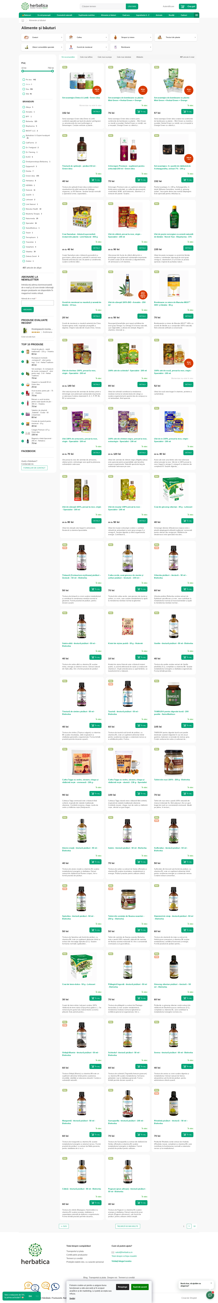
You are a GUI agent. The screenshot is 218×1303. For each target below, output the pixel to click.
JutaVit (30, 195)
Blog (85, 1277)
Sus (65, 1226)
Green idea (32, 176)
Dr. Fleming (31, 152)
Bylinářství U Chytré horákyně (38, 136)
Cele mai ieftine (86, 57)
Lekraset (30, 200)
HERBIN (30, 185)
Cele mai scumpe (105, 57)
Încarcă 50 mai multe (127, 1226)
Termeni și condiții (74, 1258)
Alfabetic (139, 57)
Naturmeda (32, 218)
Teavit (29, 233)
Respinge (122, 1287)
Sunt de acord (140, 1287)
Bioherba (31, 121)
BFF (29, 117)
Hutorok (30, 190)
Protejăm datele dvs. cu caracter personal (85, 1262)
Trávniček (31, 242)
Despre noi (112, 1277)
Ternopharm (32, 237)
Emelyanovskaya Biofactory (38, 162)
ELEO (29, 157)
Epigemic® (31, 166)
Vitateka (31, 252)
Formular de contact (34, 468)
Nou (29, 89)
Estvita (29, 171)
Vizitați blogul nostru (121, 1261)
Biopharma (31, 126)
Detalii (96, 112)
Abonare (27, 310)
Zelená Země (32, 256)
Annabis (30, 112)
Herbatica (31, 181)
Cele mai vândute (124, 57)
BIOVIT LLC (32, 131)
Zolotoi (30, 261)
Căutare (132, 6)
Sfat (29, 94)
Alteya (29, 107)
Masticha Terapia (34, 214)
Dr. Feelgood (32, 147)
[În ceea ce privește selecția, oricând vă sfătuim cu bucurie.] (42, 1287)
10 (194, 1226)
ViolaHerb (31, 247)
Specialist (31, 223)
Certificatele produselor (76, 1255)
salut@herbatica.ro (123, 1252)
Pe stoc (31, 80)
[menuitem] (26, 15)
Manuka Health (33, 209)
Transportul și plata (75, 1251)
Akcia (29, 84)
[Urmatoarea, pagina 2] (189, 1226)
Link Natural (32, 204)
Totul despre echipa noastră (124, 1256)
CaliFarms (31, 143)
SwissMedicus (32, 228)
